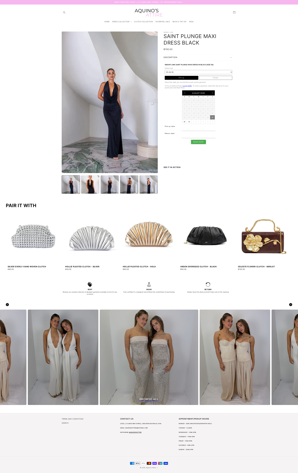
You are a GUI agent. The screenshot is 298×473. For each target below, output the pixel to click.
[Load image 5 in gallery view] (148, 184)
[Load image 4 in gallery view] (129, 184)
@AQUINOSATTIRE (135, 432)
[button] (64, 12)
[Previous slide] (7, 304)
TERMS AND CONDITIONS (72, 419)
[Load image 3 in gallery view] (110, 184)
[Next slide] (290, 304)
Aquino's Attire (151, 467)
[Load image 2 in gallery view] (90, 184)
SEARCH (65, 423)
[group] (34, 239)
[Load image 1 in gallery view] (71, 184)
